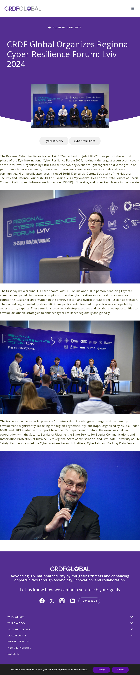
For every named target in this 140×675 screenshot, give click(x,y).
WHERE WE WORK (19, 641)
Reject (120, 669)
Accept (101, 669)
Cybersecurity (54, 141)
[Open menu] (133, 8)
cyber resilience (84, 141)
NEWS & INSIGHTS (19, 647)
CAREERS (13, 653)
